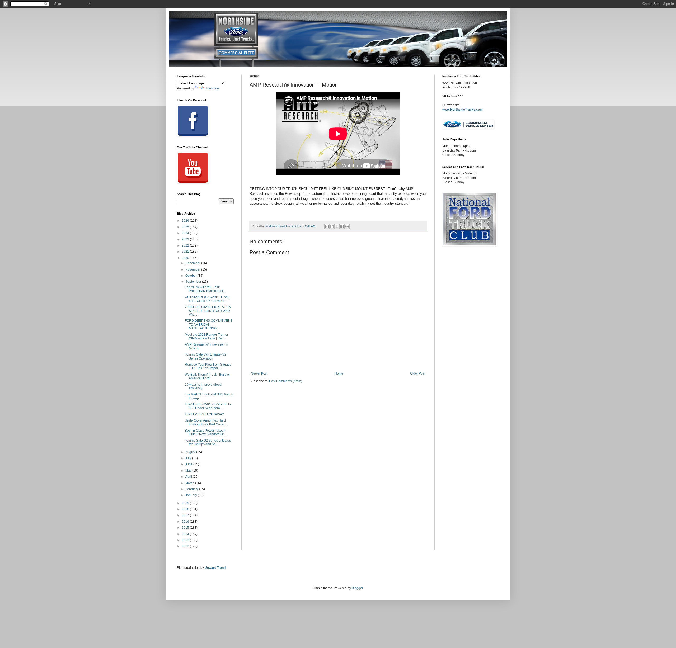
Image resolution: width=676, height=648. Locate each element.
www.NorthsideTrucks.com (462, 109)
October (191, 275)
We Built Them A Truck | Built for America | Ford (207, 376)
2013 (186, 540)
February (192, 489)
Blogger (357, 588)
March (190, 483)
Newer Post (259, 373)
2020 (186, 258)
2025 (186, 227)
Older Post (417, 373)
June (189, 464)
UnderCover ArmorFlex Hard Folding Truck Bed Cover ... (206, 422)
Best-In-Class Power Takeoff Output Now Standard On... (206, 432)
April (189, 477)
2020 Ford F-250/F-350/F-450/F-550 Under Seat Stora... (208, 406)
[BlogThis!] (332, 226)
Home (339, 373)
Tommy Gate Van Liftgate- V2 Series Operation (205, 356)
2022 (186, 245)
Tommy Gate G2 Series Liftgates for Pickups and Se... (208, 442)
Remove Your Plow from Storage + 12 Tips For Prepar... (208, 366)
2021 (186, 251)
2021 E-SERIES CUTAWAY (204, 414)
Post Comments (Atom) (285, 381)
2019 (186, 503)
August (190, 452)
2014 (186, 534)
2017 (186, 515)
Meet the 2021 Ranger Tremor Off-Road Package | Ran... (206, 336)
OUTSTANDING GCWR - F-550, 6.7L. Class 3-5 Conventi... (207, 298)
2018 (186, 509)
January (191, 495)
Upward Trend (215, 568)
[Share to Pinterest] (347, 226)
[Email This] (327, 226)
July (188, 458)
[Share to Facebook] (342, 226)
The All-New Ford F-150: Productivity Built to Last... (205, 289)
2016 (186, 521)
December (193, 263)
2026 (186, 221)
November (193, 269)
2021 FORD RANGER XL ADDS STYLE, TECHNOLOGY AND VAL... (208, 310)
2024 (186, 233)
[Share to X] (337, 226)
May (188, 470)
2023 (186, 239)
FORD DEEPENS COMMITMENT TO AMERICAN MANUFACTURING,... (208, 324)
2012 (186, 546)
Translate (212, 88)
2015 (186, 527)
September (193, 281)
